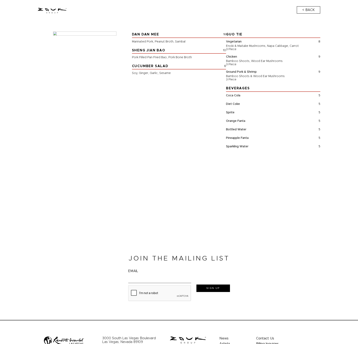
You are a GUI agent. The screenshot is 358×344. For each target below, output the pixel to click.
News (224, 338)
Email (133, 271)
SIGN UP (213, 288)
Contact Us (265, 338)
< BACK (308, 10)
